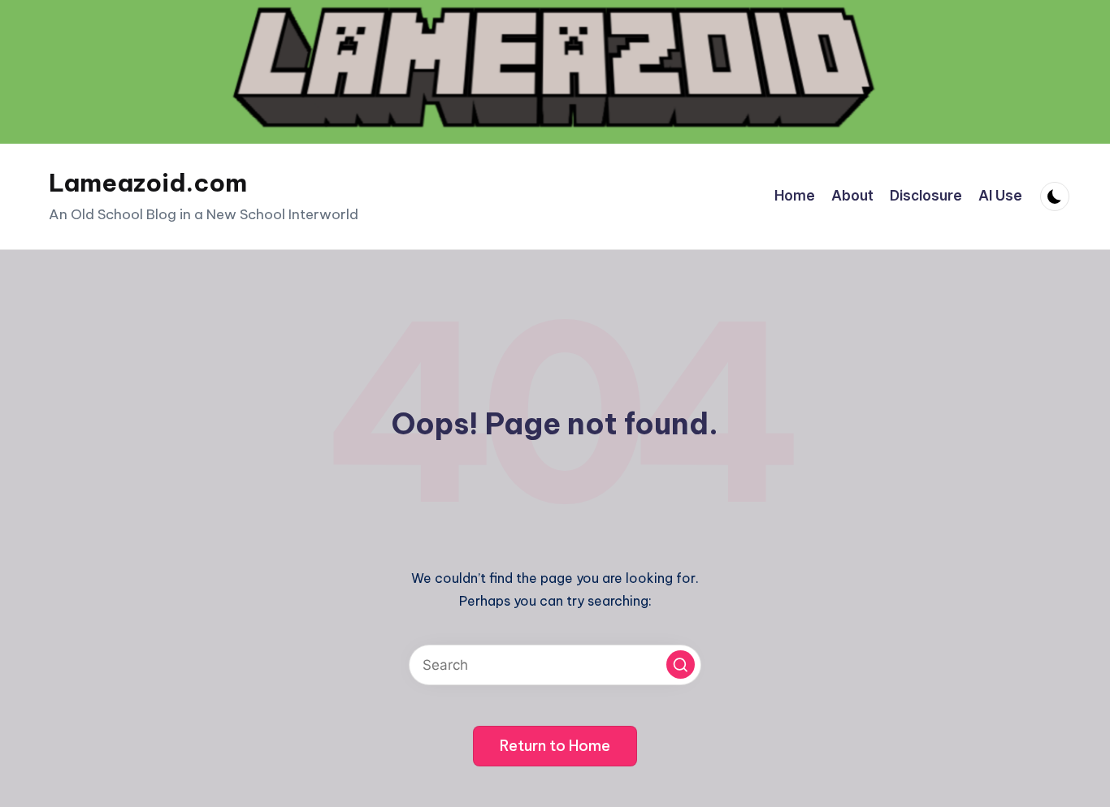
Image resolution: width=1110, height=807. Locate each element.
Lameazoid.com (148, 182)
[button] (680, 664)
